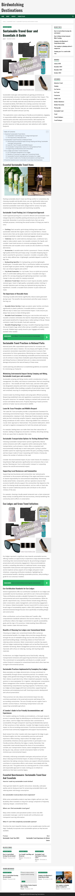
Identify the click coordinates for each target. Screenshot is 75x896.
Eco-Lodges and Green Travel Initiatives (16, 150)
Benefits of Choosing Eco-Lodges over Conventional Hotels (23, 154)
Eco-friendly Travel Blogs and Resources (26, 855)
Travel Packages (58, 120)
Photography (57, 108)
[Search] (73, 16)
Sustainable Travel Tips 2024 (11, 837)
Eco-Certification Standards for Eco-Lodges (19, 152)
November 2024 (58, 70)
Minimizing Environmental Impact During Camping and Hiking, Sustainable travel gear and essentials (28, 142)
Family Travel (57, 98)
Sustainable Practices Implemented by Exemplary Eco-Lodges (24, 156)
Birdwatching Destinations (12, 7)
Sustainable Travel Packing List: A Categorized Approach (23, 136)
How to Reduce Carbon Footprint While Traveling (29, 886)
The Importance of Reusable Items (17, 137)
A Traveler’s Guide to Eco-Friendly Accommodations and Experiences (26, 158)
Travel (55, 114)
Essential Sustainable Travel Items (15, 134)
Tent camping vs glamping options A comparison (62, 886)
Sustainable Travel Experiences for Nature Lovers (38, 838)
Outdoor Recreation (59, 105)
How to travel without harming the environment (9, 855)
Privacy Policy (21, 16)
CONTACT (13, 16)
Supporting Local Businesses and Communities (20, 148)
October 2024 (57, 73)
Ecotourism (57, 95)
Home (2, 16)
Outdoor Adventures (59, 102)
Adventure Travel (58, 83)
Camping (56, 86)
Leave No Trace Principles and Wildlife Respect (20, 145)
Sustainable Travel (7, 27)
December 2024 (58, 67)
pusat (4, 38)
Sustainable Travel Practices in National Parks (18, 139)
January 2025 (57, 63)
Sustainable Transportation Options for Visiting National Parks (24, 147)
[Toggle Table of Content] (46, 131)
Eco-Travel (56, 92)
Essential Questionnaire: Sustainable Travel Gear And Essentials (23, 160)
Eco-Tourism (57, 89)
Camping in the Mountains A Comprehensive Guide (45, 876)
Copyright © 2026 (25, 894)
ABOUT (7, 16)
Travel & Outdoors (58, 117)
